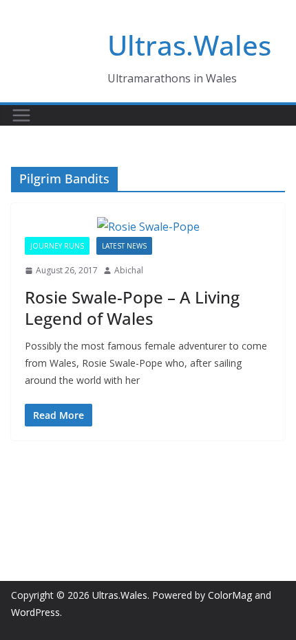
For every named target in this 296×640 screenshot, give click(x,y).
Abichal (128, 270)
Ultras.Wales (189, 45)
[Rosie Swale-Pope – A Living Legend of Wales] (148, 227)
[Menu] (21, 115)
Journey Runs (57, 246)
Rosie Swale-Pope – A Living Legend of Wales (132, 308)
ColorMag (230, 595)
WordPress (35, 612)
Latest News (124, 246)
